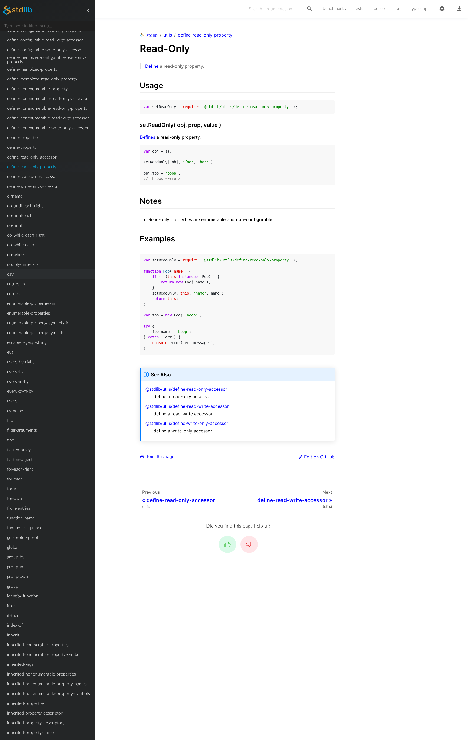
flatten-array (19, 450)
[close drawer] (88, 10)
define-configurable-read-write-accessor (45, 40)
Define (151, 66)
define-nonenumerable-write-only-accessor (48, 128)
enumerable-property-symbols (35, 333)
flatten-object (19, 459)
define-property (22, 147)
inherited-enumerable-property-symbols (45, 654)
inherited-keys (20, 664)
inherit (13, 635)
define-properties (23, 137)
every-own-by (20, 391)
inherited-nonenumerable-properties (41, 674)
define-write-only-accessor (32, 186)
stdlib (152, 35)
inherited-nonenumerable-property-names (47, 684)
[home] (17, 10)
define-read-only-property (31, 167)
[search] (309, 9)
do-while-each (20, 245)
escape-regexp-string (27, 342)
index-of (15, 625)
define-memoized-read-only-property (42, 79)
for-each (15, 479)
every (12, 401)
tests (359, 9)
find (10, 440)
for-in (12, 489)
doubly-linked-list (23, 264)
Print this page (160, 456)
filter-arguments (22, 430)
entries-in (16, 284)
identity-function (22, 596)
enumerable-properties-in (31, 303)
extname (15, 411)
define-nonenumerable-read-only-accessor (47, 98)
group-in (15, 567)
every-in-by (18, 381)
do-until (14, 225)
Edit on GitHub (319, 457)
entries (13, 294)
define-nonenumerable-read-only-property (47, 108)
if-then (13, 615)
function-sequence (24, 528)
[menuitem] (47, 40)
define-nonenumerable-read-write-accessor (48, 118)
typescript (419, 9)
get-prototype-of (22, 537)
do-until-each (19, 216)
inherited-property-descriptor (35, 713)
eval (11, 352)
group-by (15, 557)
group (12, 586)
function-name (21, 518)
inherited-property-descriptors (35, 723)
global (12, 547)
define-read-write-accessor (32, 177)
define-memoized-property (32, 69)
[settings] (442, 9)
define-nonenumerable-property (37, 89)
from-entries (18, 508)
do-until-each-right (25, 206)
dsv (10, 274)
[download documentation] (459, 9)
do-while (15, 255)
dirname (14, 196)
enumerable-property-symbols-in (38, 323)
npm (397, 9)
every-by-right (20, 362)
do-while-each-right (25, 235)
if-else (12, 606)
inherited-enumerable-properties (38, 645)
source (378, 9)
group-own (17, 576)
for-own (14, 498)
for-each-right (20, 469)
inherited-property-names (31, 733)
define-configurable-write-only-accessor (45, 50)
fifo (10, 420)
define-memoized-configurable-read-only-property (46, 59)
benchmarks (334, 9)
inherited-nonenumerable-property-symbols (48, 693)
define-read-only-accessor (32, 157)
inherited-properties (26, 703)
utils (168, 35)
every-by (15, 372)
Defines (147, 137)
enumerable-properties (28, 313)
